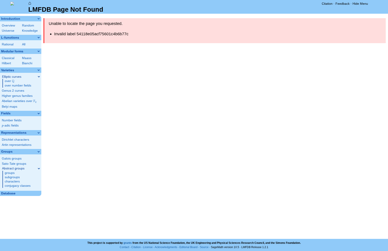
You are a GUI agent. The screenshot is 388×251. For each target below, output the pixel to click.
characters (12, 181)
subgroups (12, 177)
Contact (124, 247)
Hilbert (6, 63)
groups (10, 173)
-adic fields (10, 125)
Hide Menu (360, 3)
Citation (327, 3)
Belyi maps (9, 106)
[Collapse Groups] (38, 151)
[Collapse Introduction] (38, 18)
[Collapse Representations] (38, 133)
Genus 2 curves (13, 90)
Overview (8, 25)
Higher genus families (17, 96)
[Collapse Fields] (38, 113)
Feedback (342, 3)
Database (8, 193)
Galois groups (12, 158)
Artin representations (16, 145)
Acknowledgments (166, 247)
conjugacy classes (18, 185)
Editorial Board (188, 247)
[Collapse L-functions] (38, 37)
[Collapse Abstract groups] (39, 168)
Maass (26, 58)
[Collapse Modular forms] (38, 51)
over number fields (18, 85)
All (23, 44)
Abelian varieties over (19, 101)
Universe (8, 30)
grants (127, 242)
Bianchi (27, 63)
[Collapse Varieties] (38, 70)
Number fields (12, 120)
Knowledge (30, 30)
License (148, 247)
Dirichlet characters (15, 139)
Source (204, 247)
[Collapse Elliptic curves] (39, 76)
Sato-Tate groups (14, 163)
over (9, 81)
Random (28, 25)
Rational (7, 44)
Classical (8, 58)
